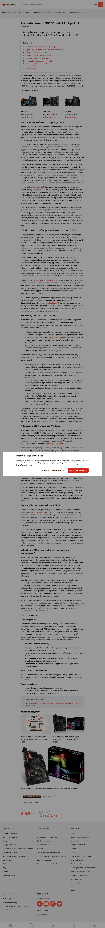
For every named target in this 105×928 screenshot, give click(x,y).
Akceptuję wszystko (78, 470)
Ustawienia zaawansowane (52, 470)
